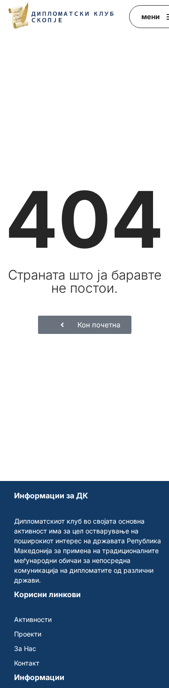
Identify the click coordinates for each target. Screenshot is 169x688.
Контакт (26, 663)
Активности (33, 619)
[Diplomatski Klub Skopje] (61, 16)
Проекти (27, 634)
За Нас (25, 648)
